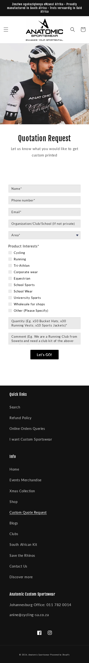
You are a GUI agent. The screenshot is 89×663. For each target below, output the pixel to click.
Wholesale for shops (29, 304)
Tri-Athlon (22, 265)
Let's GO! (44, 355)
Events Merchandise (25, 480)
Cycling (19, 253)
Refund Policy (20, 418)
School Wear (23, 291)
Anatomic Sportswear (38, 654)
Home (14, 469)
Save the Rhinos (22, 555)
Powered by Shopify (60, 654)
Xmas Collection (22, 491)
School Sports (24, 285)
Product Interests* (23, 246)
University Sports (27, 298)
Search (14, 407)
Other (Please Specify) (31, 310)
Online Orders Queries (27, 429)
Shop (13, 502)
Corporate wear (26, 272)
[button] (6, 29)
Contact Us (18, 566)
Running (20, 259)
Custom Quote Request (28, 512)
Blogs (13, 523)
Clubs (13, 534)
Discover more (21, 577)
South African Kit (23, 544)
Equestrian (22, 278)
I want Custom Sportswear (30, 439)
